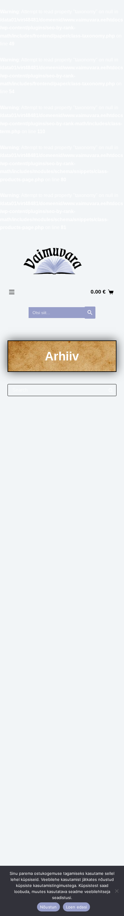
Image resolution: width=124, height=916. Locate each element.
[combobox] (56, 390)
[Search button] (110, 390)
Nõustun (48, 907)
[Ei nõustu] (116, 891)
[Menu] (11, 292)
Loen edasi (76, 907)
